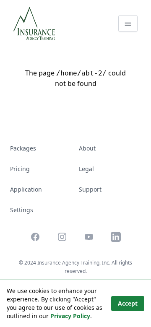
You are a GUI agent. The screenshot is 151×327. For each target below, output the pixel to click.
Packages (23, 148)
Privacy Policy (70, 316)
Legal (86, 169)
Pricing (20, 169)
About (87, 148)
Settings (21, 210)
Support (90, 189)
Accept (128, 303)
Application (26, 189)
